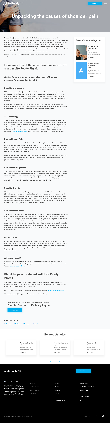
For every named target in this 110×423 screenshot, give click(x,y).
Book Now (15, 310)
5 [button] (19, 361)
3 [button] (14, 361)
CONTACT (57, 393)
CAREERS (57, 403)
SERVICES (57, 386)
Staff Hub (32, 397)
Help (81, 400)
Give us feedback (85, 396)
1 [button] (9, 361)
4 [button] (16, 361)
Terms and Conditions (87, 386)
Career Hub (33, 393)
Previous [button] (51, 361)
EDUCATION (58, 390)
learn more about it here (18, 266)
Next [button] (59, 361)
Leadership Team (34, 390)
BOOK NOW (58, 397)
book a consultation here (56, 290)
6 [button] (21, 361)
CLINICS (57, 383)
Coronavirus (84, 383)
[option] (21, 347)
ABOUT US (32, 383)
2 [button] (11, 361)
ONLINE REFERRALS (60, 400)
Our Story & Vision (35, 386)
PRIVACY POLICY (84, 390)
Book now (95, 3)
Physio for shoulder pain (19, 131)
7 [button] (23, 361)
